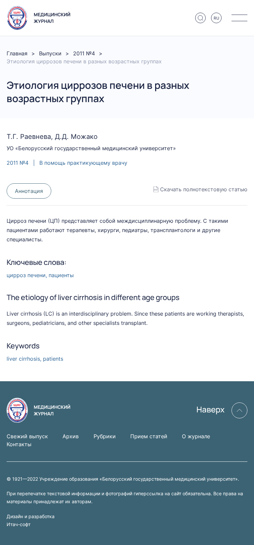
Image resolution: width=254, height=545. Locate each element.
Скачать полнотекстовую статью (203, 189)
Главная (17, 53)
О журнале (196, 436)
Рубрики (105, 436)
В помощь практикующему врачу (83, 162)
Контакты (19, 444)
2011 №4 (84, 53)
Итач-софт (18, 524)
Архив (71, 436)
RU (216, 18)
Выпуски (50, 53)
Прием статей (148, 436)
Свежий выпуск (27, 436)
